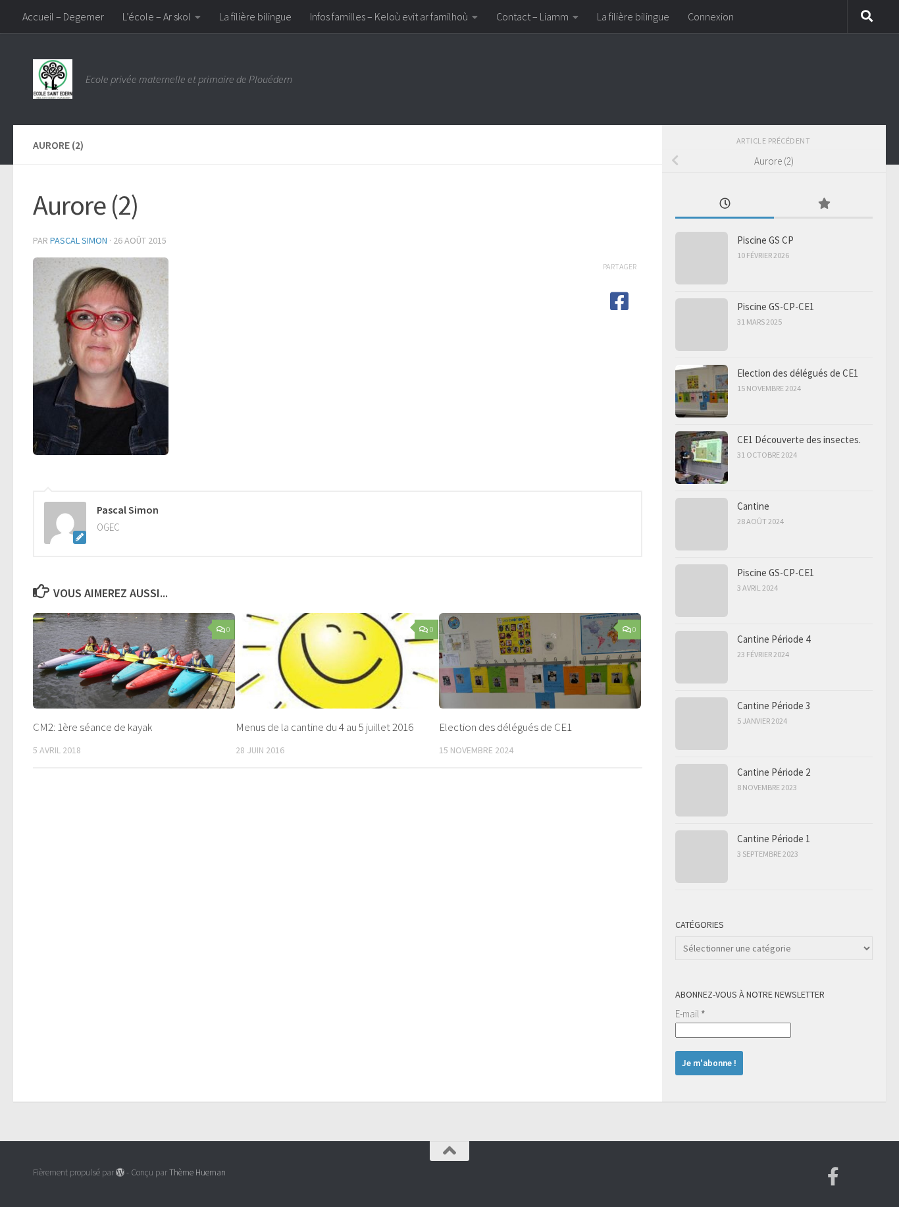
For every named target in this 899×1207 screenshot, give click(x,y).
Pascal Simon (78, 240)
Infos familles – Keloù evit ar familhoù (389, 16)
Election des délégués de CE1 (505, 727)
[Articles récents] (724, 204)
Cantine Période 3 (773, 705)
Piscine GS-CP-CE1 (775, 306)
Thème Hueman (197, 1172)
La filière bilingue (255, 16)
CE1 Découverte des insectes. (799, 439)
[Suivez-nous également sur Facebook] (833, 1176)
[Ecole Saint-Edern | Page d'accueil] (52, 79)
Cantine (753, 506)
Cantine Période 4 (773, 639)
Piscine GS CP (765, 240)
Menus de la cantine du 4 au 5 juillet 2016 (324, 727)
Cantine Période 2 (773, 772)
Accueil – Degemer (63, 16)
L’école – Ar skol (156, 16)
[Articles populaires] (823, 204)
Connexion (711, 16)
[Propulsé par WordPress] (120, 1172)
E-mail (690, 1013)
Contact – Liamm (532, 16)
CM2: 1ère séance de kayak (92, 727)
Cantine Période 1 (773, 838)
